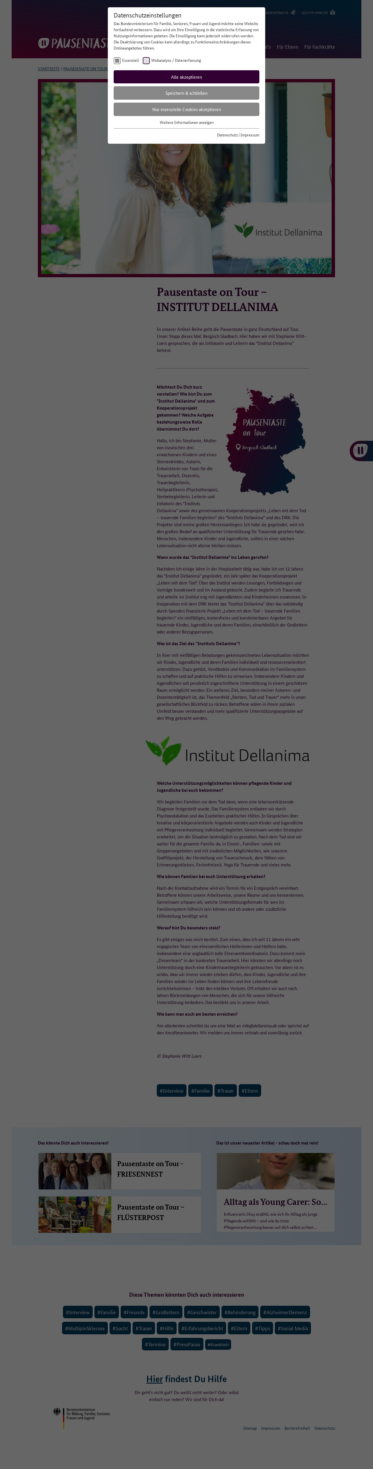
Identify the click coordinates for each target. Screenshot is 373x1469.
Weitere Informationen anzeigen (187, 122)
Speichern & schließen (186, 93)
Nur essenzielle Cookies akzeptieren (186, 109)
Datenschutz (227, 135)
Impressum (249, 135)
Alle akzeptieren (186, 77)
